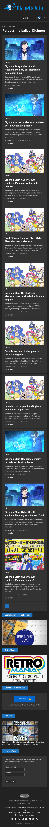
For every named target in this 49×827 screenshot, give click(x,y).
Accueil (4, 26)
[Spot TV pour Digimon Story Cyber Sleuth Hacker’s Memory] (24, 219)
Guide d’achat (10, 807)
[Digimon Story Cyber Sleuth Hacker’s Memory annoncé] (24, 554)
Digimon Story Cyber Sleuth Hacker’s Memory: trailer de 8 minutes (21, 183)
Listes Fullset (21, 807)
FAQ (24, 810)
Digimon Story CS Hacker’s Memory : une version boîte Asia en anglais (24, 296)
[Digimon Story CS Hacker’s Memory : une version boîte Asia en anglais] (24, 274)
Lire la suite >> (10, 88)
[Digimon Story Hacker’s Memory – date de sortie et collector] (24, 441)
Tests (41, 807)
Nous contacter (34, 812)
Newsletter (19, 815)
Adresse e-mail (11, 767)
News (8, 62)
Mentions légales (14, 812)
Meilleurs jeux (32, 807)
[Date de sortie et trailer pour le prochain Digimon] (24, 333)
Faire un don (29, 815)
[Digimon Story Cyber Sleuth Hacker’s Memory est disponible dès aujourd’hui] (24, 49)
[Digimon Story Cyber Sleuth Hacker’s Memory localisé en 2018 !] (24, 495)
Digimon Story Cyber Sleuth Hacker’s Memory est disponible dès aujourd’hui (22, 69)
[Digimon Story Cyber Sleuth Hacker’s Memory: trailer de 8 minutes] (24, 161)
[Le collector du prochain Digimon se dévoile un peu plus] (24, 388)
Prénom (8, 772)
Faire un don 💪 (24, 699)
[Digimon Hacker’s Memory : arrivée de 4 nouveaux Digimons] (24, 105)
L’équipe (25, 812)
